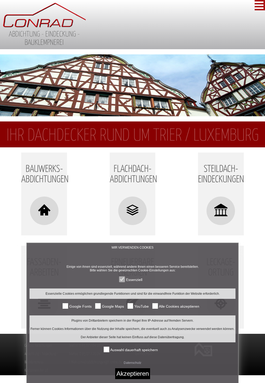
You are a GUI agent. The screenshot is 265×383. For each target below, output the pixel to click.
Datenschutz (132, 363)
